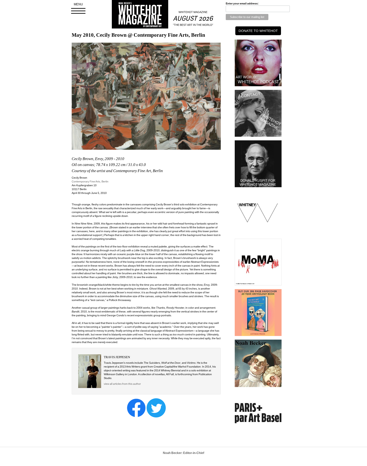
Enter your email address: (242, 3)
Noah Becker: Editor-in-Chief (183, 453)
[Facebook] (136, 407)
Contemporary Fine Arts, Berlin (90, 181)
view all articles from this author (122, 383)
